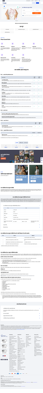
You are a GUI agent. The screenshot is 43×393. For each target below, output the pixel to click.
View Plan (21, 22)
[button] (29, 4)
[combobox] (15, 13)
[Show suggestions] (16, 13)
